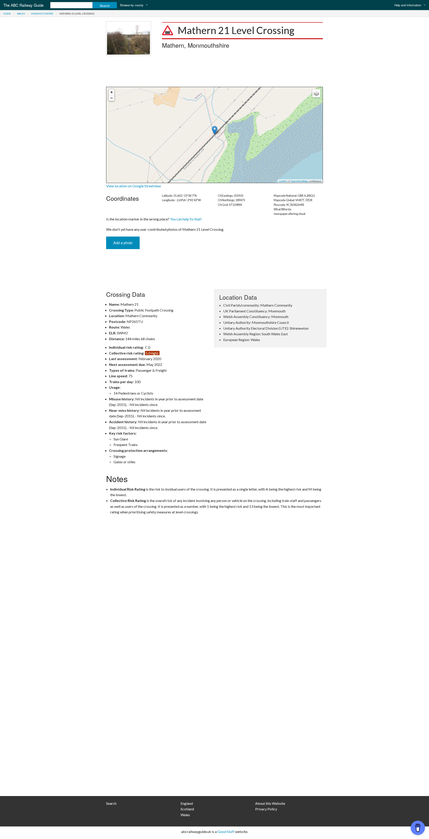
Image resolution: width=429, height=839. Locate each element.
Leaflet (282, 181)
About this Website (270, 803)
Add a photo (122, 242)
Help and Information (407, 5)
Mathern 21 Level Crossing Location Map (214, 135)
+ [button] (111, 92)
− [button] (111, 98)
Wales (21, 13)
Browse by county (131, 5)
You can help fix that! (186, 219)
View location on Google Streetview (133, 186)
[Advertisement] (214, 71)
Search (111, 803)
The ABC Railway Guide (23, 5)
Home (7, 13)
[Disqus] (214, 612)
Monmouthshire (42, 13)
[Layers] (316, 93)
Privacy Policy (266, 809)
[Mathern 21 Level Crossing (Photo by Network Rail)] (128, 38)
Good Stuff (225, 831)
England (187, 803)
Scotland (187, 809)
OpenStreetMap (299, 181)
